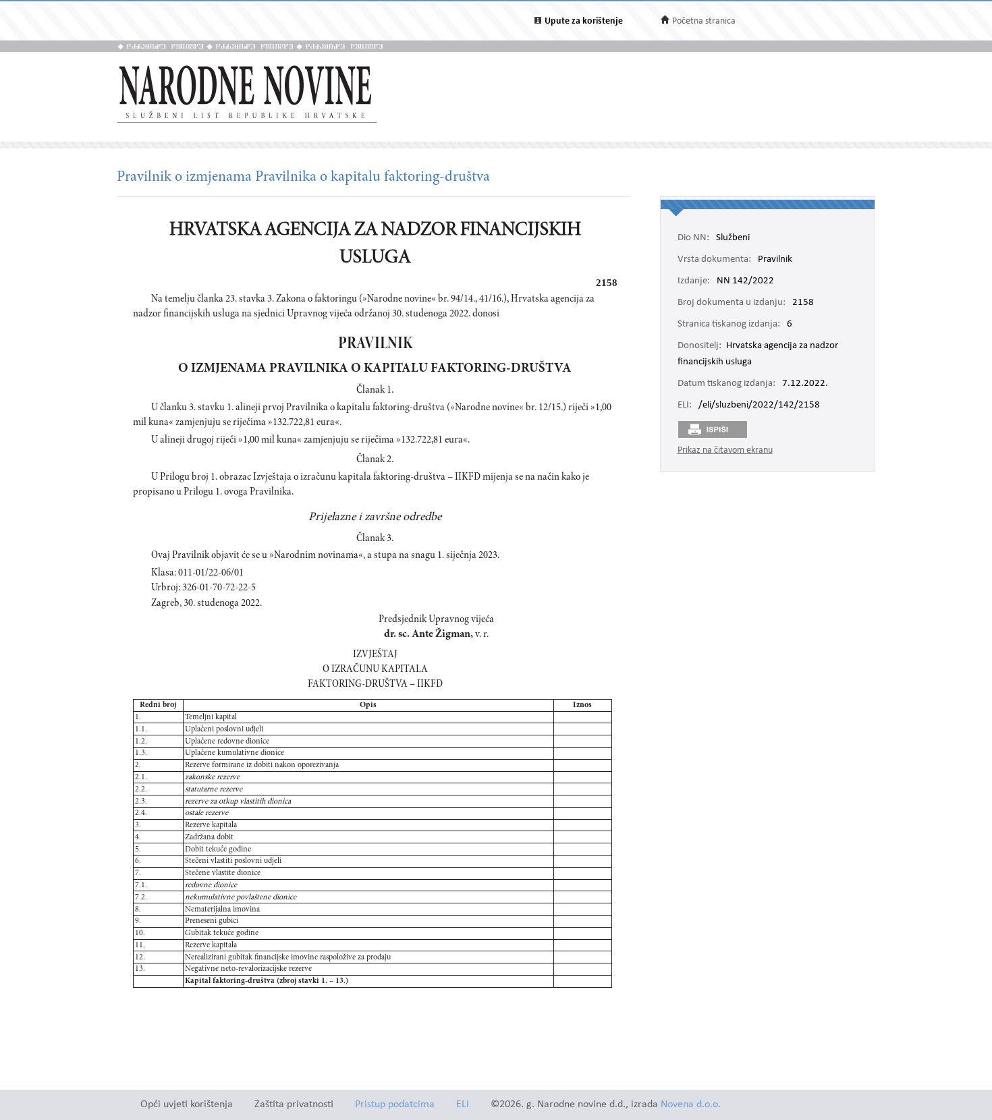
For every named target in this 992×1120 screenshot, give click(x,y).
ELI (462, 1105)
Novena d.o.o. (691, 1105)
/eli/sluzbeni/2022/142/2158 (759, 405)
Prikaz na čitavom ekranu (725, 450)
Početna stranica (704, 21)
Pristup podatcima (395, 1105)
